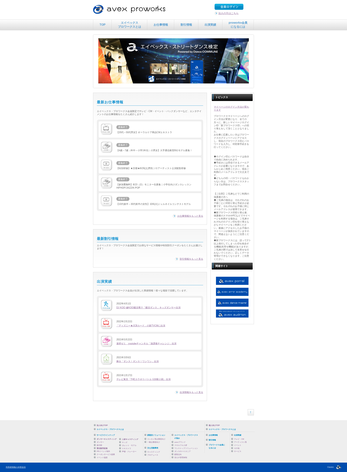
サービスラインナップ (106, 435)
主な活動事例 (152, 448)
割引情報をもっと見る (191, 259)
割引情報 (186, 24)
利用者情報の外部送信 (16, 467)
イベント (237, 445)
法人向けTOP (102, 425)
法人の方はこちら (228, 13)
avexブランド (180, 442)
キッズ (124, 442)
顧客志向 (178, 454)
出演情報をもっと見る (191, 392)
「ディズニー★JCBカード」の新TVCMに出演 (140, 325)
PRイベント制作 (103, 451)
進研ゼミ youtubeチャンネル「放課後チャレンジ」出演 (146, 343)
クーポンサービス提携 (106, 454)
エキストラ (126, 448)
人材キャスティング (130, 439)
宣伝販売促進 (102, 448)
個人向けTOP (214, 425)
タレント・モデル (129, 445)
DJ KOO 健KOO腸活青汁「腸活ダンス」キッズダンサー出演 (148, 307)
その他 (236, 448)
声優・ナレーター (129, 451)
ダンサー (100, 442)
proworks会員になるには (238, 24)
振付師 (99, 445)
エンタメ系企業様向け (156, 439)
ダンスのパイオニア (182, 451)
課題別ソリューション (156, 435)
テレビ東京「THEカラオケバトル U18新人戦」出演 (143, 379)
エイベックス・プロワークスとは (110, 429)
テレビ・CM (239, 439)
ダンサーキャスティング (107, 439)
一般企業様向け (153, 442)
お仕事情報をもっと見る (190, 216)
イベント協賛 (102, 457)
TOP (103, 24)
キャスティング (153, 452)
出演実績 (210, 24)
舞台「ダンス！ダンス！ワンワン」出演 (137, 361)
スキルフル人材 (180, 445)
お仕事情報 (161, 24)
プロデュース (152, 455)
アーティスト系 (240, 442)
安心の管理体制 (180, 457)
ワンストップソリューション (186, 448)
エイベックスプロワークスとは (129, 24)
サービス (237, 451)
